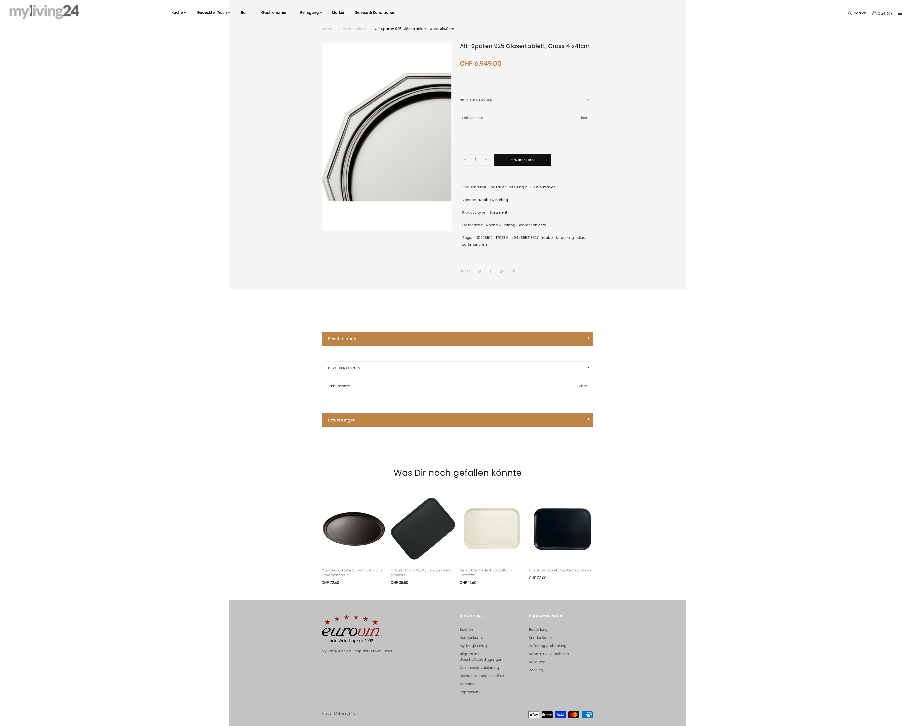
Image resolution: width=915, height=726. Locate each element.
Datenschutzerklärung (479, 667)
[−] (465, 160)
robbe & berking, (558, 237)
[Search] (900, 13)
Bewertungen (342, 420)
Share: (465, 271)
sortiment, (471, 244)
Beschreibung (342, 339)
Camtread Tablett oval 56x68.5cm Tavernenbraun (352, 572)
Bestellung (538, 629)
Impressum (470, 691)
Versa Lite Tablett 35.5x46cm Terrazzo (486, 572)
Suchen (466, 629)
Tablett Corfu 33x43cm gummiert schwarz (421, 572)
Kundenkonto (471, 637)
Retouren (537, 661)
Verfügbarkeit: (474, 187)
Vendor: (469, 199)
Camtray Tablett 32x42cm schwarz (560, 570)
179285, (502, 237)
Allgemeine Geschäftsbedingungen (481, 656)
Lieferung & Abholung (547, 645)
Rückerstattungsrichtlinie (482, 675)
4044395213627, (525, 237)
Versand (467, 683)
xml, (485, 244)
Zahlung (536, 669)
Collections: (472, 224)
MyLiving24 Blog (473, 645)
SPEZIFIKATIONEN (476, 100)
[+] (486, 160)
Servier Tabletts (532, 224)
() (885, 13)
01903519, (485, 237)
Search (860, 12)
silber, (582, 237)
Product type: (474, 212)
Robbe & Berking (500, 224)
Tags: (467, 237)
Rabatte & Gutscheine (549, 653)
